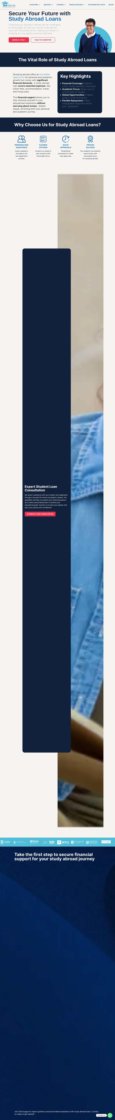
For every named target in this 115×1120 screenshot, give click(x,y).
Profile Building (75, 5)
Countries (33, 5)
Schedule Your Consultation (40, 514)
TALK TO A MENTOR (43, 40)
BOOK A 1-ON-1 (18, 40)
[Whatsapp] (110, 1115)
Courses (60, 5)
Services (47, 5)
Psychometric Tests (96, 5)
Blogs (111, 5)
